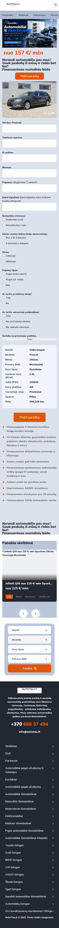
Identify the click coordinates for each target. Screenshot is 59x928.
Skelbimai (23, 15)
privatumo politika (25, 336)
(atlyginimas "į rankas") (19, 182)
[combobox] (29, 630)
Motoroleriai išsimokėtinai (20, 808)
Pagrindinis (7, 15)
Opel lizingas (13, 889)
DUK (8, 753)
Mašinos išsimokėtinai (18, 823)
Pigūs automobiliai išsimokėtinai (24, 830)
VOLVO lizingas (14, 874)
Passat (54, 15)
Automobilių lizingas (17, 903)
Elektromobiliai (14, 816)
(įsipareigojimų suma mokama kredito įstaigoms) (26, 199)
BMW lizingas (13, 859)
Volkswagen (39, 15)
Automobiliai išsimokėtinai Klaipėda (26, 837)
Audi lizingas (13, 852)
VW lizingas (12, 867)
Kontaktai (11, 779)
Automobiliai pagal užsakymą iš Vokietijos (24, 770)
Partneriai (11, 760)
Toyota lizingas (14, 845)
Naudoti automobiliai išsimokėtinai (25, 896)
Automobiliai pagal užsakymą (23, 786)
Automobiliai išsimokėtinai (20, 794)
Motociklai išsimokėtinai (19, 801)
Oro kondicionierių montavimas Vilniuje (28, 911)
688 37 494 (29, 724)
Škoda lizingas (14, 881)
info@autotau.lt (29, 731)
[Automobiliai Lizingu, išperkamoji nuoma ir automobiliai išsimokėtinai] (13, 5)
